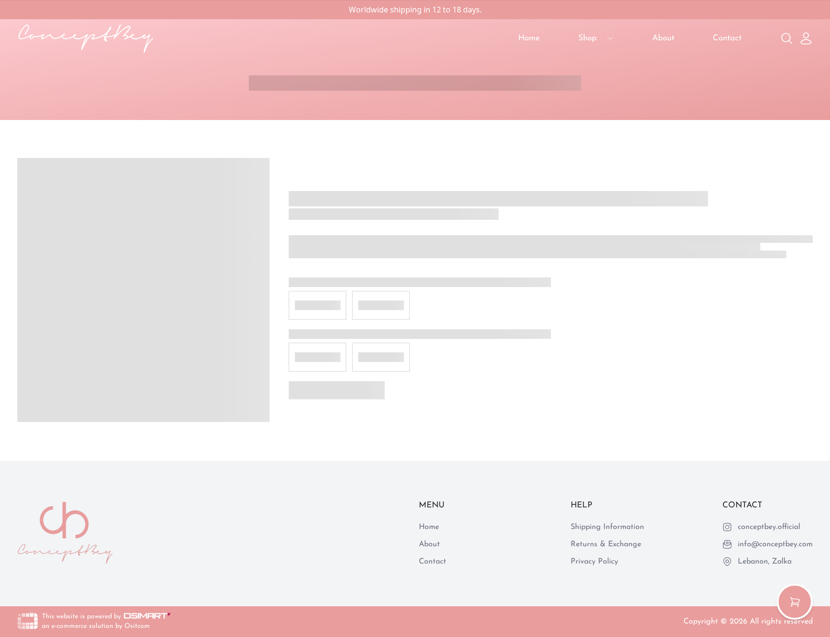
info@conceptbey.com (775, 544)
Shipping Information (607, 527)
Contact (727, 38)
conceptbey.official (769, 527)
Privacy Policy (594, 561)
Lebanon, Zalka (765, 561)
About (663, 38)
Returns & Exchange (606, 544)
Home (529, 38)
